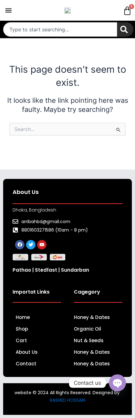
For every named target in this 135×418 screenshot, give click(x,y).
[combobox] (60, 29)
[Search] (125, 29)
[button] (8, 10)
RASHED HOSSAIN (67, 400)
